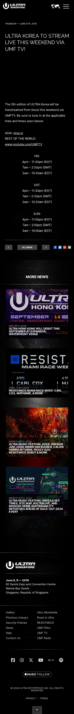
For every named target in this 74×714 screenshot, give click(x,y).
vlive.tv (18, 133)
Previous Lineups (17, 617)
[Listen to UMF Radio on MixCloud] (51, 660)
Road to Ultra (45, 617)
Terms (44, 698)
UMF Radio (44, 638)
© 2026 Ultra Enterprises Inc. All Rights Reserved (37, 689)
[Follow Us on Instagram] (22, 660)
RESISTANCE (45, 622)
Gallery (10, 612)
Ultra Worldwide (47, 612)
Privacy (31, 698)
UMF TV (42, 633)
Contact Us (13, 638)
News (9, 627)
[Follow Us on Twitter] (31, 660)
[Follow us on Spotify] (61, 660)
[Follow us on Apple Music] (37, 674)
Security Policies (16, 622)
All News (27, 247)
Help (9, 633)
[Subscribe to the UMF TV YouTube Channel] (40, 660)
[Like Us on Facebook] (13, 660)
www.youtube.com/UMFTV (23, 144)
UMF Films (43, 627)
